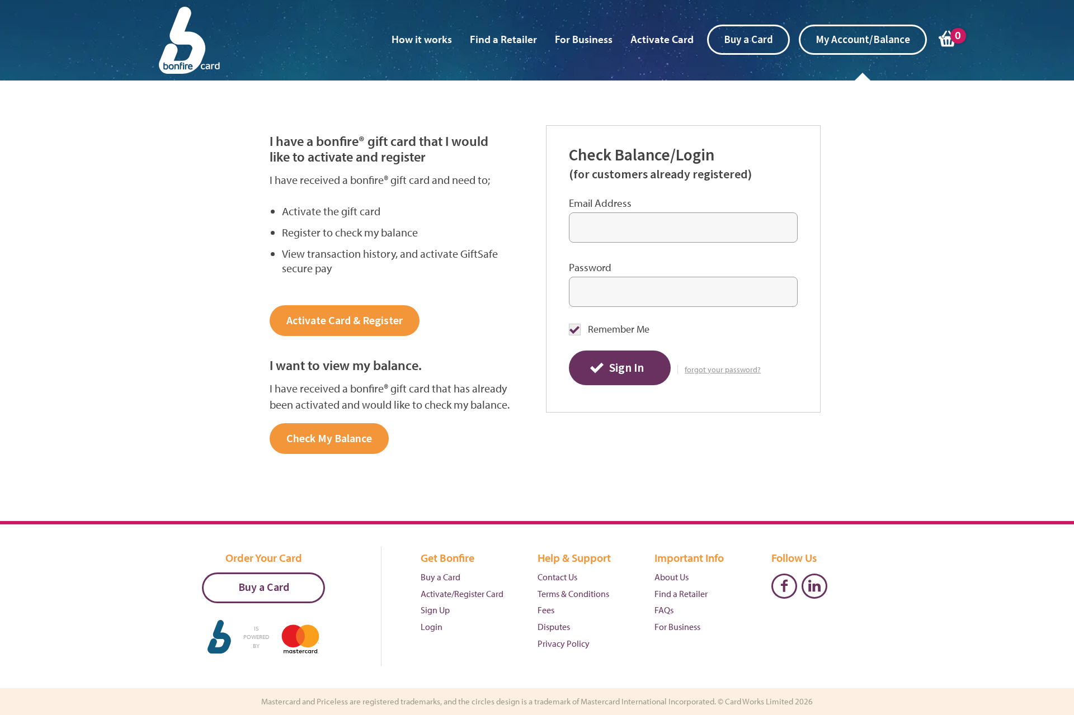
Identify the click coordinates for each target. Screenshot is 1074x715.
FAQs (663, 609)
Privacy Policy (564, 643)
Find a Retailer (503, 39)
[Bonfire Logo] (189, 45)
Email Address (600, 203)
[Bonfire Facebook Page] (784, 586)
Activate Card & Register (344, 321)
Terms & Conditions (573, 593)
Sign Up (435, 609)
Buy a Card (748, 40)
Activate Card (662, 39)
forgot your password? (723, 370)
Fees (546, 609)
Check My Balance (329, 439)
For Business (584, 39)
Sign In (626, 368)
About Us (671, 577)
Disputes (554, 626)
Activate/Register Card (462, 593)
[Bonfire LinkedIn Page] (814, 586)
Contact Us (557, 577)
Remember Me (618, 329)
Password (590, 267)
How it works (422, 39)
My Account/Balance (863, 40)
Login (431, 626)
